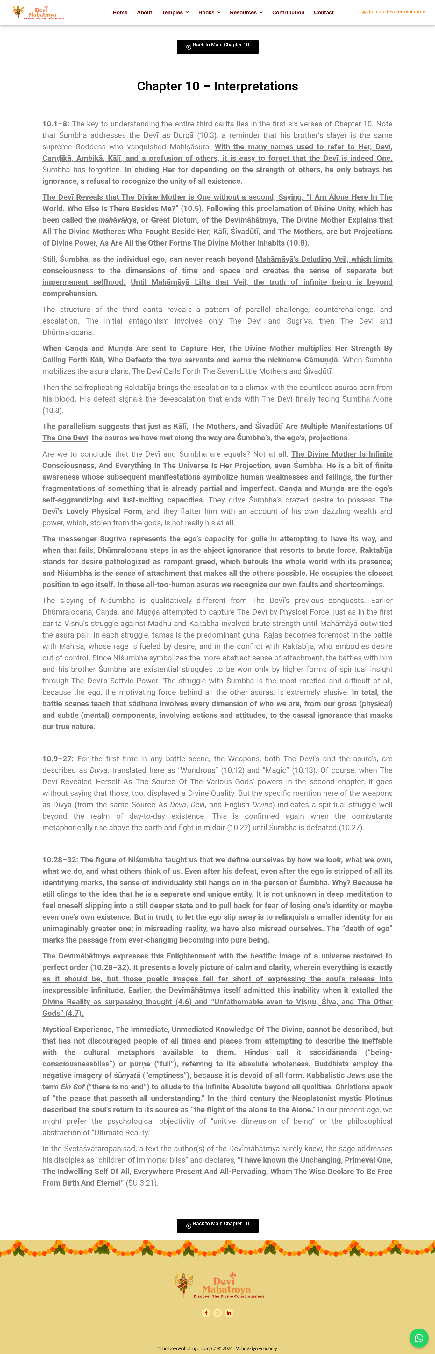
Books (206, 13)
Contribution (288, 13)
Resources (243, 13)
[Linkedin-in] (229, 1312)
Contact (324, 13)
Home (120, 13)
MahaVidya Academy (256, 1348)
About (144, 13)
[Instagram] (217, 1312)
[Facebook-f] (206, 1312)
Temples (172, 13)
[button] (175, 12)
